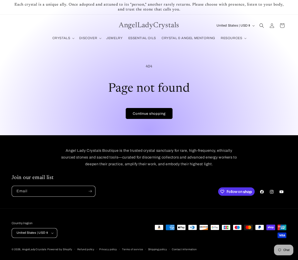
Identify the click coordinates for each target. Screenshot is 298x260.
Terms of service (132, 249)
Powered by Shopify (59, 249)
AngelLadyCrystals (34, 249)
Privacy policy (108, 249)
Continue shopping (149, 113)
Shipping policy (157, 249)
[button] (63, 38)
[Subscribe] (90, 191)
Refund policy (86, 249)
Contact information (184, 249)
